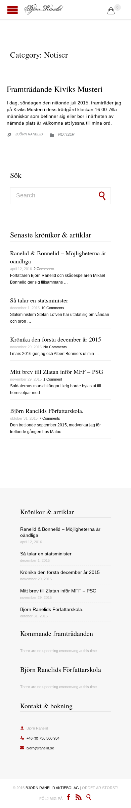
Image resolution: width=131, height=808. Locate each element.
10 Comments (52, 308)
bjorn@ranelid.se (37, 748)
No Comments (55, 347)
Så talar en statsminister (39, 300)
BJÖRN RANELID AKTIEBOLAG (52, 788)
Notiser (66, 134)
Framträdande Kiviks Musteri (55, 89)
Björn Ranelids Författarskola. (47, 411)
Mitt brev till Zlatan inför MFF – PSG (56, 371)
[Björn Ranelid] (65, 9)
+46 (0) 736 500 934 (39, 738)
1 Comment (52, 379)
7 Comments (49, 418)
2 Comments (44, 269)
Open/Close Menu (12, 9)
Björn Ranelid (29, 134)
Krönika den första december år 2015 (55, 339)
